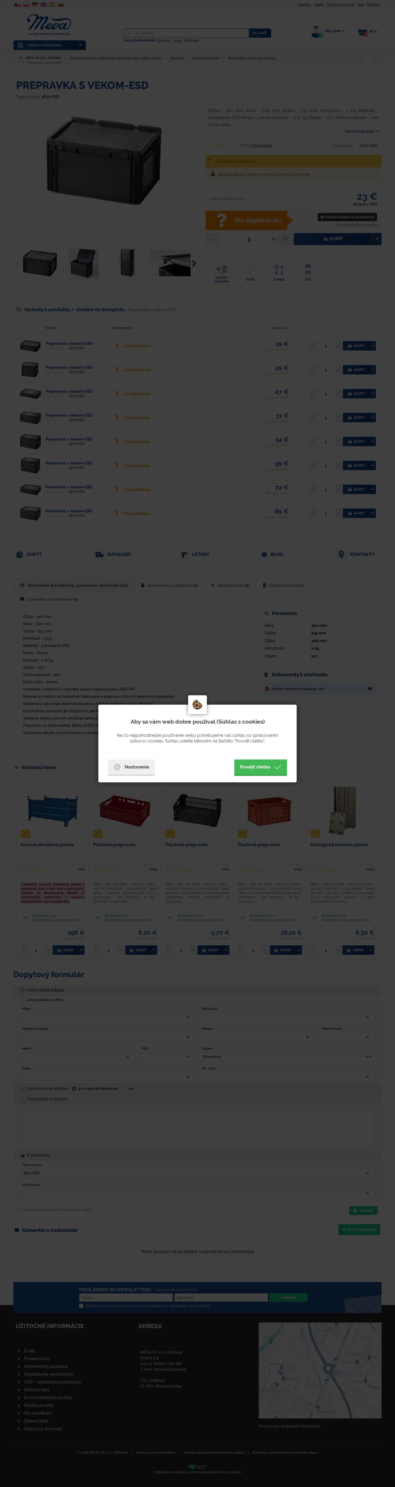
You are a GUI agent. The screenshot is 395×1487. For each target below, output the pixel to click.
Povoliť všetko (255, 767)
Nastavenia (137, 767)
